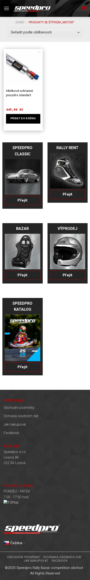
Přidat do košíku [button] (23, 118)
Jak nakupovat (15, 424)
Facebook (11, 433)
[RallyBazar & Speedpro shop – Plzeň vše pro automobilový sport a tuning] (32, 8)
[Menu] (6, 8)
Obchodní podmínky (19, 408)
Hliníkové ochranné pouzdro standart (19, 93)
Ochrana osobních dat (21, 416)
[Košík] (84, 8)
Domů (20, 22)
